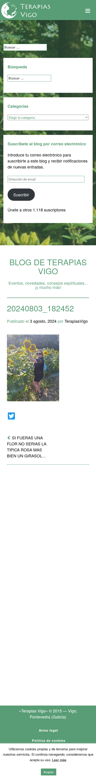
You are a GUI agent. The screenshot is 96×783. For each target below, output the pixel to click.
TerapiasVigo (76, 321)
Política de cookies (48, 740)
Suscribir (21, 194)
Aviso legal (48, 730)
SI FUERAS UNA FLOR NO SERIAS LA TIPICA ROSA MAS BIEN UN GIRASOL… (26, 446)
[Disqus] (48, 526)
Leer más (59, 759)
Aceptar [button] (49, 772)
